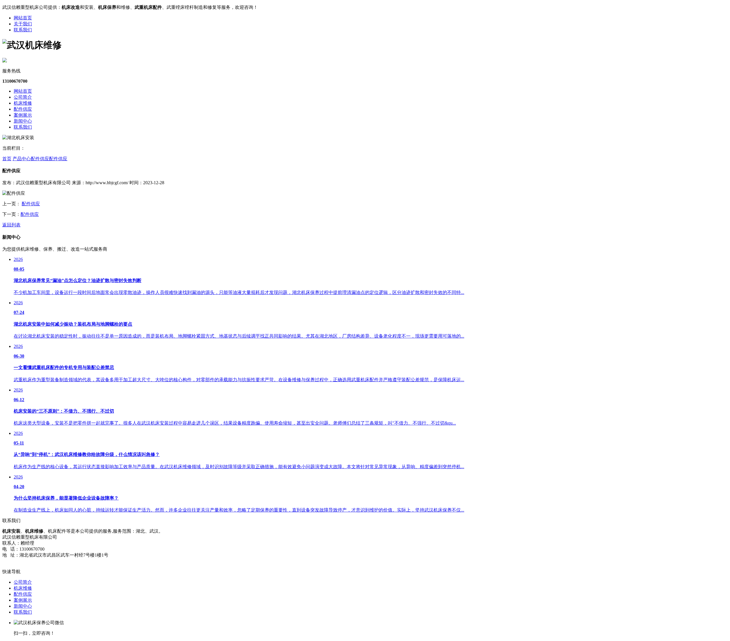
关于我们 (23, 23)
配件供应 (23, 109)
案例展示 (23, 115)
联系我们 (23, 29)
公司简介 (23, 97)
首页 (6, 158)
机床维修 (23, 103)
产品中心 (22, 158)
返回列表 (11, 224)
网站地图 (11, 561)
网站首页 (23, 17)
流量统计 (31, 561)
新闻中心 (23, 121)
